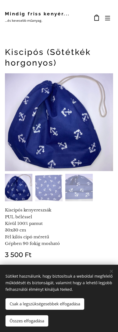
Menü (107, 17)
